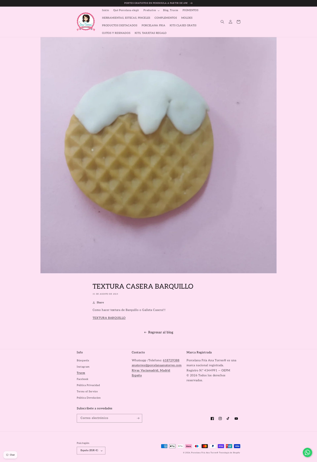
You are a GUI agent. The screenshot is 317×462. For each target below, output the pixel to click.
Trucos (81, 372)
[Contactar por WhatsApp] (307, 452)
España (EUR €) (89, 450)
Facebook (82, 379)
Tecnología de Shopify (229, 453)
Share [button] (100, 302)
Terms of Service (87, 391)
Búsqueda (83, 360)
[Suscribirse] (138, 418)
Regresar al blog (160, 332)
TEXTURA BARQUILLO (109, 318)
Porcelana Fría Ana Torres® (204, 453)
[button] (151, 10)
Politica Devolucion (89, 397)
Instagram (83, 366)
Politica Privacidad (88, 385)
